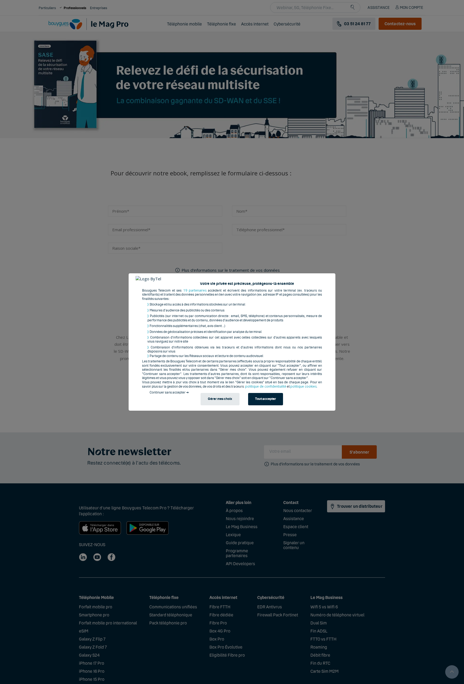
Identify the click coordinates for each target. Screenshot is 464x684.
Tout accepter (265, 399)
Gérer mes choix (220, 399)
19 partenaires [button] (194, 290)
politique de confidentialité (265, 386)
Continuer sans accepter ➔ (169, 392)
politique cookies (303, 386)
